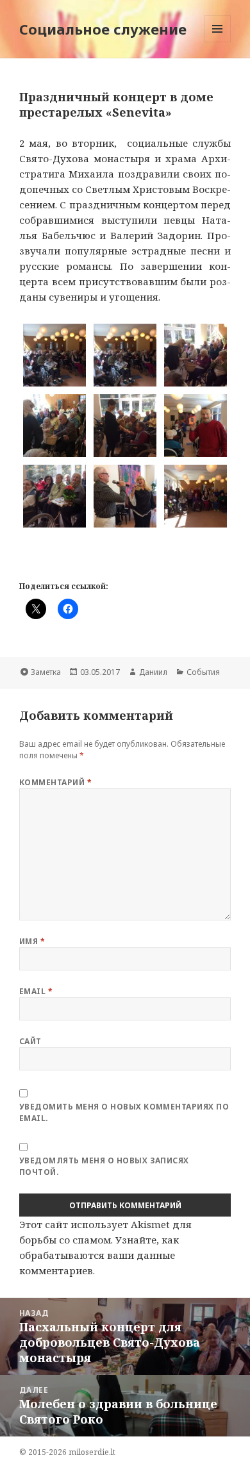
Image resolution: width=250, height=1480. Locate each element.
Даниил (153, 672)
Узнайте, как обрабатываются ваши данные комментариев (99, 1255)
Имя (32, 941)
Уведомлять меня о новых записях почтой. (104, 1166)
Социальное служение (103, 28)
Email (36, 991)
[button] (54, 355)
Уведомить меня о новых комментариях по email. (124, 1112)
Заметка (46, 672)
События (203, 672)
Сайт (30, 1041)
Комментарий (55, 782)
